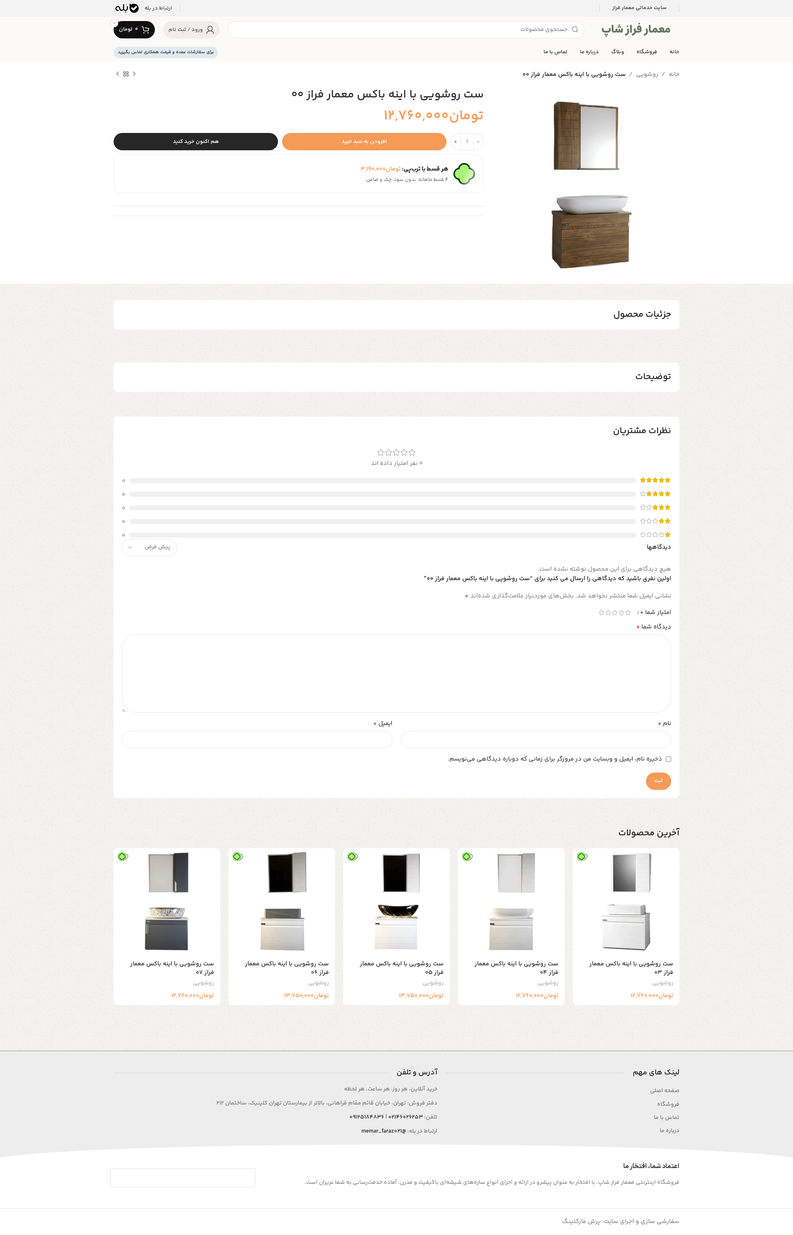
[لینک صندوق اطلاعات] (143, 8)
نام (664, 724)
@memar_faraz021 (383, 1131)
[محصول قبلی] (134, 74)
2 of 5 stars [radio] (621, 612)
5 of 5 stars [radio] (601, 612)
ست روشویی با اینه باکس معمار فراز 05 (402, 968)
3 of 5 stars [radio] (614, 612)
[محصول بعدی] (118, 74)
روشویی (647, 74)
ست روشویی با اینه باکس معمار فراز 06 (287, 968)
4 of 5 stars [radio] (608, 612)
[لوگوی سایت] (636, 29)
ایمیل (382, 724)
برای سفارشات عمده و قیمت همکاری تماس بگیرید (166, 52)
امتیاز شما (655, 612)
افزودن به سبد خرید (364, 141)
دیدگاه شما (653, 627)
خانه (674, 74)
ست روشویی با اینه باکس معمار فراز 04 (516, 968)
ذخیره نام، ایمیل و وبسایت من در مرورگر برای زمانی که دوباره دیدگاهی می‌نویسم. (555, 759)
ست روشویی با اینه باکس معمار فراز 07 (172, 968)
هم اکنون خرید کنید (196, 141)
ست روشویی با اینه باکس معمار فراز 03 (631, 968)
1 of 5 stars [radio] (627, 612)
